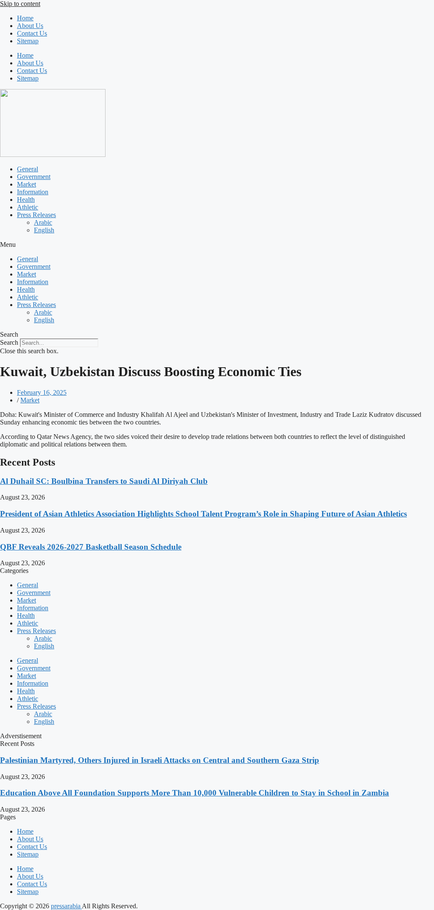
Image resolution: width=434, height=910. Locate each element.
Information (32, 191)
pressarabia (66, 906)
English (44, 230)
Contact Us (32, 33)
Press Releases (36, 214)
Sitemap (28, 41)
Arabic (43, 222)
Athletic (27, 207)
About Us (30, 25)
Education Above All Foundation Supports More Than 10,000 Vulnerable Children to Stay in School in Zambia (194, 792)
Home (25, 18)
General (27, 169)
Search (9, 342)
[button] (217, 244)
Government (33, 176)
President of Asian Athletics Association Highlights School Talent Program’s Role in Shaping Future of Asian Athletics (203, 513)
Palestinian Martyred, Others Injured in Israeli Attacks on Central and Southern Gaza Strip (159, 760)
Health (26, 199)
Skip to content (20, 3)
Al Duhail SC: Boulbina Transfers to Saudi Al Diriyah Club (104, 481)
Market (26, 184)
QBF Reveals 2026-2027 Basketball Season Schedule (90, 546)
